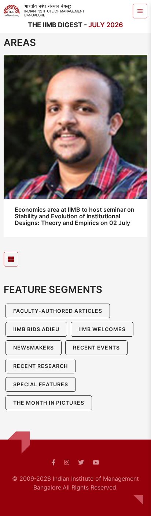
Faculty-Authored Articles (57, 311)
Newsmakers (33, 347)
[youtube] (96, 462)
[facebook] (53, 462)
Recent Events (96, 347)
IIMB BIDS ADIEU (36, 329)
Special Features (40, 384)
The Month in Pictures (48, 402)
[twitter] (81, 462)
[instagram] (66, 462)
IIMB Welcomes (102, 329)
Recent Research (40, 366)
